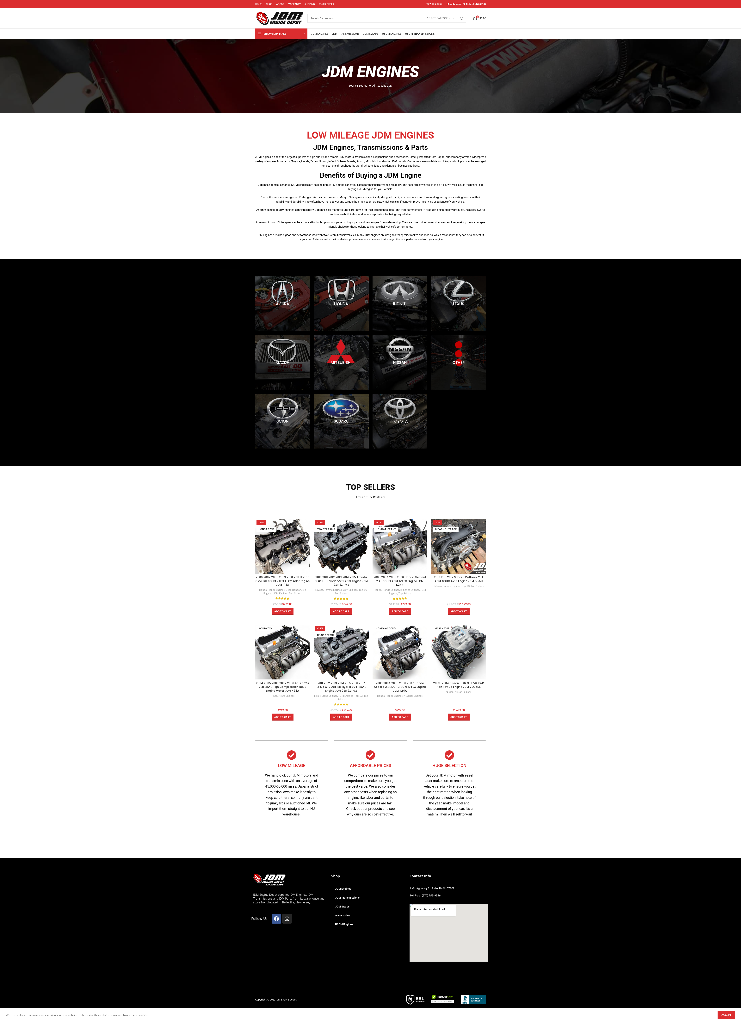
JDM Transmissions (347, 897)
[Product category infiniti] (400, 303)
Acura (274, 695)
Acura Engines (286, 695)
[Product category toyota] (400, 421)
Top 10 (363, 589)
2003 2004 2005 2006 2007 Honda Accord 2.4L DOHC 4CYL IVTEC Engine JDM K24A (400, 687)
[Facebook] (276, 919)
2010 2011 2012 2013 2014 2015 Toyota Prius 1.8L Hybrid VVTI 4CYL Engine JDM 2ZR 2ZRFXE (341, 581)
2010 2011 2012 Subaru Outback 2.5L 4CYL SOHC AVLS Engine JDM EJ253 (458, 579)
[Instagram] (287, 919)
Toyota (319, 589)
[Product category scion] (282, 421)
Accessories (342, 915)
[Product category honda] (341, 303)
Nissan (450, 691)
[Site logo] (279, 18)
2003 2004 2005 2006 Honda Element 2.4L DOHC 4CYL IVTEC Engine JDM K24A (400, 581)
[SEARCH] (461, 18)
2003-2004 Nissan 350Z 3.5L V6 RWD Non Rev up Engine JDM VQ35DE (458, 685)
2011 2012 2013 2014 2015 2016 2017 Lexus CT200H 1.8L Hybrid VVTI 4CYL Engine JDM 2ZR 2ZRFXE (341, 687)
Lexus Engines (329, 695)
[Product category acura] (282, 303)
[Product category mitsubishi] (341, 362)
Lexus (317, 695)
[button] (282, 611)
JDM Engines (280, 593)
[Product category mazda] (282, 362)
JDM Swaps (342, 906)
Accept (726, 1014)
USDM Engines (344, 924)
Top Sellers (295, 593)
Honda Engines (276, 589)
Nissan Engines (463, 691)
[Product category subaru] (341, 421)
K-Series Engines (409, 589)
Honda (263, 589)
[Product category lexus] (458, 303)
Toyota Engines (333, 589)
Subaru (438, 586)
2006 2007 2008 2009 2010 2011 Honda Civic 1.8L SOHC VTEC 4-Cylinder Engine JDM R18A (282, 581)
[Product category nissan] (400, 362)
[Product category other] (458, 362)
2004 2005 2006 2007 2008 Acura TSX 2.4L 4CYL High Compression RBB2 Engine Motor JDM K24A (282, 687)
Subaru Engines (451, 586)
